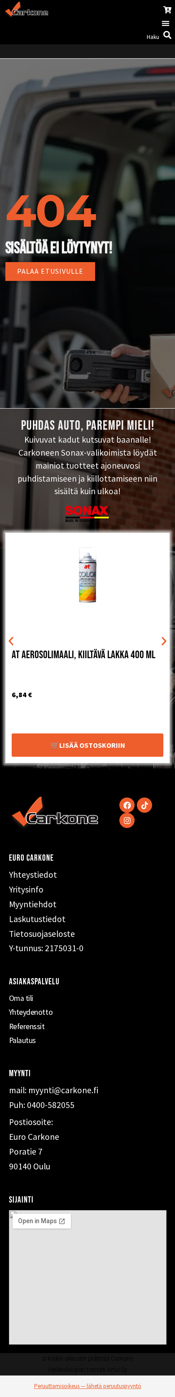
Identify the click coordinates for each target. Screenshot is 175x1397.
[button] (165, 23)
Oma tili (21, 998)
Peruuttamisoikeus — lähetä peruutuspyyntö (87, 1386)
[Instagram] (127, 820)
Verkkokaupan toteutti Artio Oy (87, 1369)
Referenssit (27, 1026)
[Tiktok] (144, 805)
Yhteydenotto (31, 1012)
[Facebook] (127, 805)
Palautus (22, 1040)
